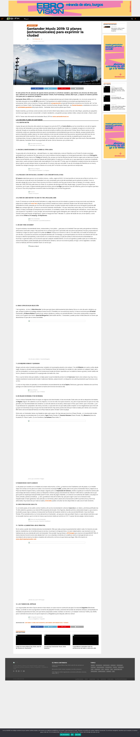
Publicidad (92, 679)
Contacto (103, 679)
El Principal (70, 533)
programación (56, 103)
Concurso (97, 669)
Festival (93, 667)
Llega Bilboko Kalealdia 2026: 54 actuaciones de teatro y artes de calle (84, 647)
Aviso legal (110, 679)
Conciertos (108, 667)
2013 (92, 669)
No (72, 734)
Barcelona (94, 671)
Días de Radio (100, 667)
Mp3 (103, 669)
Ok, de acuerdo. (65, 734)
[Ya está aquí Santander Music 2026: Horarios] (57, 636)
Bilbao (93, 665)
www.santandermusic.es (61, 116)
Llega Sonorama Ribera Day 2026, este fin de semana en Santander (28, 647)
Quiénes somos (79, 679)
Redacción (37, 39)
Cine (111, 669)
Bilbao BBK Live (118, 669)
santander (48, 622)
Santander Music (57, 622)
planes (34, 622)
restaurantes (40, 622)
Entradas (120, 667)
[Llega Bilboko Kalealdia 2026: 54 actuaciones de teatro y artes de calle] (86, 636)
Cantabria (28, 622)
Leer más (77, 734)
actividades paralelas (25, 107)
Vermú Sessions (77, 105)
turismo (65, 622)
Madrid (107, 669)
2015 (113, 671)
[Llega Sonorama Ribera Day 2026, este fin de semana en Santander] (29, 636)
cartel (115, 667)
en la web (48, 501)
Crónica (109, 671)
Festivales (119, 665)
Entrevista (99, 665)
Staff (86, 679)
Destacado (106, 665)
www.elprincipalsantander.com (26, 539)
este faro (34, 203)
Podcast (113, 665)
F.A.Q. (98, 679)
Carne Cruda (101, 671)
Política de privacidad (121, 679)
